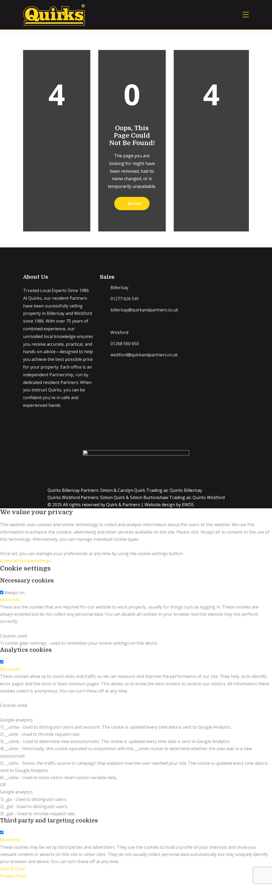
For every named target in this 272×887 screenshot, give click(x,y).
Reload (134, 203)
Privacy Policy (13, 876)
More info (10, 600)
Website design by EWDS (169, 505)
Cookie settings (35, 561)
